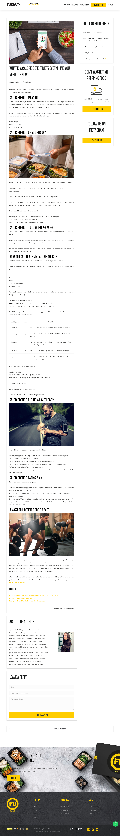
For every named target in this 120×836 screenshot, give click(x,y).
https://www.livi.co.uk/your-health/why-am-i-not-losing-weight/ (27, 601)
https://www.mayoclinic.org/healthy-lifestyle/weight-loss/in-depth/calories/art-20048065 (35, 595)
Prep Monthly (65, 806)
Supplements (84, 5)
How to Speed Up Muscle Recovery (92, 32)
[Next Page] (110, 729)
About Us (67, 5)
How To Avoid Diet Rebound (17, 583)
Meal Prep (75, 5)
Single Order (64, 810)
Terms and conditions (95, 806)
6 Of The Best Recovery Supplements (93, 47)
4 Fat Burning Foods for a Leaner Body (93, 59)
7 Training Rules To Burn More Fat (92, 53)
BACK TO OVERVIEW (60, 729)
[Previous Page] (9, 729)
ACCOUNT (111, 5)
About (35, 810)
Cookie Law (92, 814)
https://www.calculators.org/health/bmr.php (22, 598)
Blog (35, 817)
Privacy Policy (92, 810)
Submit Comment (42, 715)
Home (35, 806)
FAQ (35, 814)
